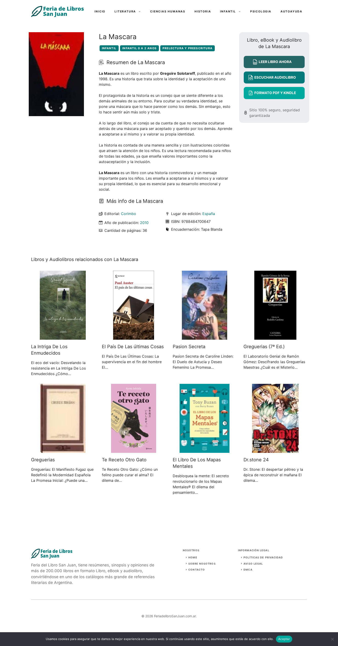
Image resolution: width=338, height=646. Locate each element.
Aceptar (284, 639)
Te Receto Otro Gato (124, 459)
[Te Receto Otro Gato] (133, 450)
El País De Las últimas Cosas (133, 346)
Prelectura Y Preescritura (187, 48)
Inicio (100, 11)
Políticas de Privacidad (263, 557)
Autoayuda (291, 11)
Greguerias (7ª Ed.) (264, 346)
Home (192, 557)
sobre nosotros (201, 563)
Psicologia (260, 11)
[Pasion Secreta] (204, 337)
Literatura (125, 11)
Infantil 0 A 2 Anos (139, 48)
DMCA (247, 569)
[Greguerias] (63, 450)
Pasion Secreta (189, 346)
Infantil (228, 11)
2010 (144, 222)
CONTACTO (196, 569)
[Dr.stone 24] (275, 450)
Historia (203, 11)
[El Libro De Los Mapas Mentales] (204, 450)
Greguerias (43, 459)
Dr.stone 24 (256, 459)
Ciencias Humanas (167, 11)
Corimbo (128, 213)
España (208, 213)
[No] (332, 639)
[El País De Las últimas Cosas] (133, 337)
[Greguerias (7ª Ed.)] (275, 337)
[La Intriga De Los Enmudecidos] (63, 337)
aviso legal (253, 563)
